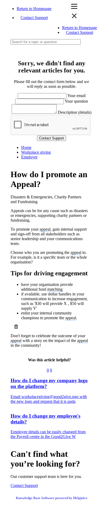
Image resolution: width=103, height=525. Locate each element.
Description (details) (74, 112)
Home (26, 147)
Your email (76, 95)
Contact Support (34, 17)
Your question (76, 101)
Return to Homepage (34, 8)
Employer (29, 157)
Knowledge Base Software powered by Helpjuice (51, 498)
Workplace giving (36, 152)
